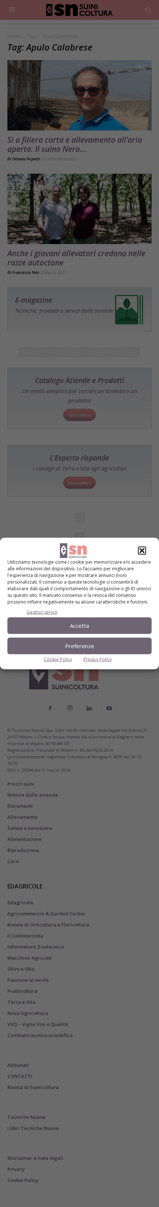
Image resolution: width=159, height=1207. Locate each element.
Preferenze (79, 646)
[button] (142, 550)
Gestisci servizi (42, 612)
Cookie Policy (58, 659)
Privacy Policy (98, 659)
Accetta (79, 625)
